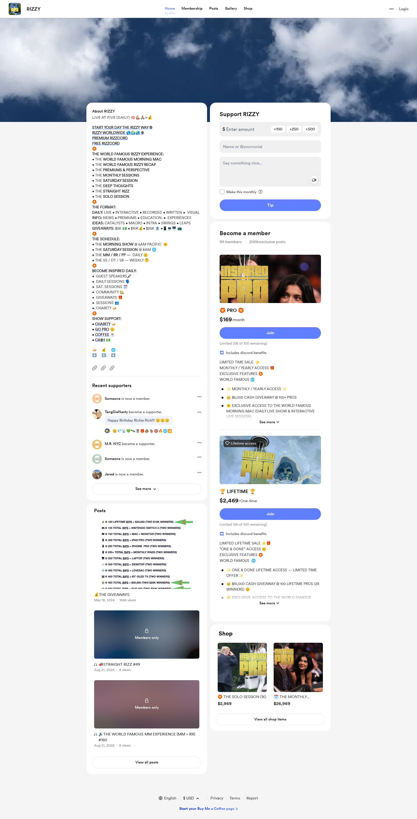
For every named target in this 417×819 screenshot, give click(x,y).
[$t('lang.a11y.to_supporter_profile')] (107, 431)
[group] (270, 342)
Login (403, 9)
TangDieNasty (116, 412)
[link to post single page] (146, 561)
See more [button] (267, 422)
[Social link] (94, 368)
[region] (270, 161)
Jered (109, 474)
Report (252, 798)
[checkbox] (238, 192)
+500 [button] (310, 129)
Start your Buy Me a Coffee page (206, 808)
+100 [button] (278, 129)
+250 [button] (294, 129)
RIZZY (34, 9)
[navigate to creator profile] (15, 9)
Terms (234, 798)
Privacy (216, 798)
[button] (170, 9)
